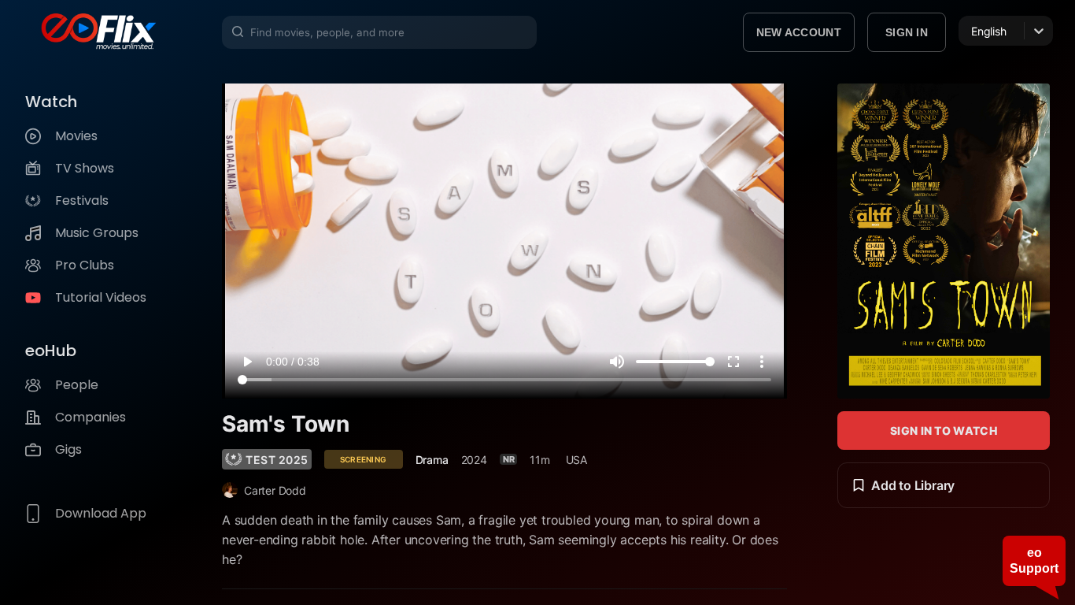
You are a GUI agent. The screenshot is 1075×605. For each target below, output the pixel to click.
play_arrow (247, 361)
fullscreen (733, 361)
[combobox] (972, 31)
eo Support (1034, 560)
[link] (267, 459)
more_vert (761, 361)
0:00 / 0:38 (293, 361)
